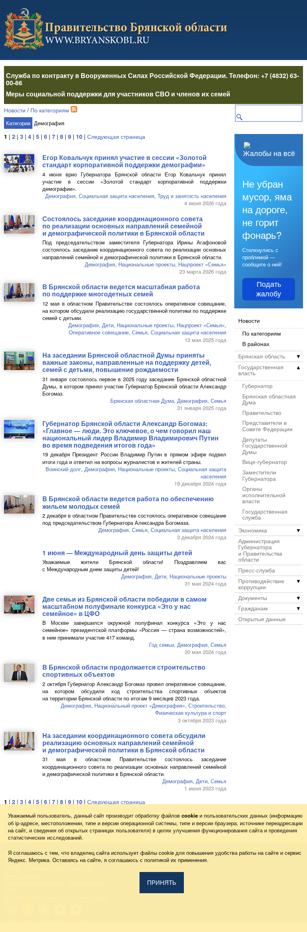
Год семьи (161, 644)
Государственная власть (260, 370)
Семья (140, 332)
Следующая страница (116, 136)
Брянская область (261, 356)
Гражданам (253, 608)
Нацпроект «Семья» (202, 264)
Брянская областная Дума (142, 400)
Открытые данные (262, 619)
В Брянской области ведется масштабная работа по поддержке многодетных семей (121, 290)
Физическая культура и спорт (190, 712)
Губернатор (257, 386)
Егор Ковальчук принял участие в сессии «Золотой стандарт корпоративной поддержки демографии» (124, 161)
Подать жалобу (268, 289)
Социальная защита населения (116, 196)
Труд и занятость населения (191, 196)
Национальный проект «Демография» (139, 705)
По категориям (49, 110)
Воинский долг (63, 469)
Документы (252, 598)
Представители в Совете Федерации (267, 426)
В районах (255, 344)
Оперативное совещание (99, 332)
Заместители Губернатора (259, 475)
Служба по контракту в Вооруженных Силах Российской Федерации (116, 75)
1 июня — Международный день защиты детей (117, 552)
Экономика (252, 530)
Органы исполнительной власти (263, 495)
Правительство (261, 413)
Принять (161, 882)
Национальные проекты (146, 264)
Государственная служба (264, 514)
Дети (108, 325)
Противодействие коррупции (261, 584)
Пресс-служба (256, 570)
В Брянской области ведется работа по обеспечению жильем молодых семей (128, 502)
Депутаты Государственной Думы (264, 445)
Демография (60, 196)
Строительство (206, 705)
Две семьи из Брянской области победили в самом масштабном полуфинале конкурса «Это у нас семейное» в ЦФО (124, 606)
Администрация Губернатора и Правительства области (260, 550)
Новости (15, 110)
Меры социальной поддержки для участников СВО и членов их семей (118, 93)
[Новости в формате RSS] (74, 110)
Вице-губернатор (264, 462)
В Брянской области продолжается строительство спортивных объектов (123, 670)
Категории (18, 123)
